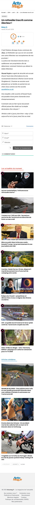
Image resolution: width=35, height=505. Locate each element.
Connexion (29, 126)
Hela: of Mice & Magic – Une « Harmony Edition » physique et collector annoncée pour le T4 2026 (16, 350)
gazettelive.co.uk (7, 89)
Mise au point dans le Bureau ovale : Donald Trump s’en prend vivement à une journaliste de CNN (16, 244)
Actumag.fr (10, 489)
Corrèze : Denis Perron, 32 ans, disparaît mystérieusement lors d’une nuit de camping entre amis (16, 271)
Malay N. (4, 27)
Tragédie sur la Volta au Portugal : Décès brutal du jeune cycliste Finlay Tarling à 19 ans (17, 458)
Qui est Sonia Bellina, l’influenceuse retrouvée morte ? (14, 191)
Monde (4, 16)
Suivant (15, 464)
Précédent (6, 464)
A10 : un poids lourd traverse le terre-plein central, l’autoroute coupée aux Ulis (17, 324)
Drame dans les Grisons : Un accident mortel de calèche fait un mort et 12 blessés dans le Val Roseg (15, 425)
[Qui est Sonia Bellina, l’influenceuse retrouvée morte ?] (17, 180)
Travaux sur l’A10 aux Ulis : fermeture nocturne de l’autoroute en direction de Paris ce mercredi (16, 217)
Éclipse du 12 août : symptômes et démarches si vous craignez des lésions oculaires (16, 298)
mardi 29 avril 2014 (7, 29)
